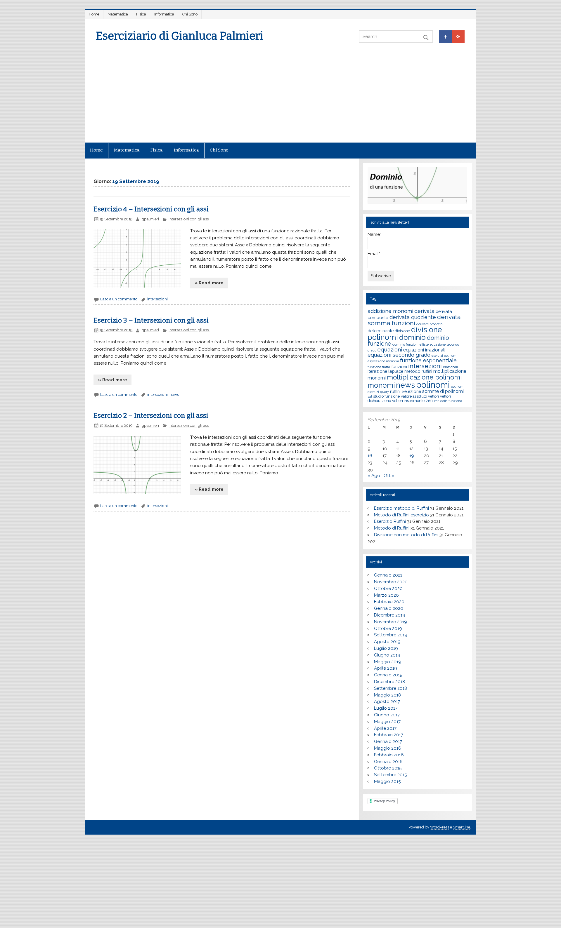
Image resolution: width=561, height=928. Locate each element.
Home (94, 14)
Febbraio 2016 (389, 755)
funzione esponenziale (428, 360)
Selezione (411, 391)
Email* (374, 254)
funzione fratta (379, 367)
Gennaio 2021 (388, 575)
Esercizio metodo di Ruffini (401, 508)
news (174, 394)
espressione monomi (383, 361)
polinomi (433, 384)
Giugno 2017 (387, 715)
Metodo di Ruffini (391, 528)
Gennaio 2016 (388, 761)
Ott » (389, 475)
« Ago (374, 475)
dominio (412, 337)
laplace (395, 371)
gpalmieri (150, 219)
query (384, 392)
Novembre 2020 (391, 581)
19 (411, 455)
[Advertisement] (280, 98)
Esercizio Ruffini (390, 521)
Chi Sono (190, 14)
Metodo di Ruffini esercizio (401, 515)
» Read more (209, 282)
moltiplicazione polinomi (424, 377)
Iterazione (377, 371)
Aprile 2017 (385, 728)
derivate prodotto (429, 324)
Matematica (118, 14)
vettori (433, 396)
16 (370, 455)
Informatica (164, 14)
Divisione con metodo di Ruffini (406, 534)
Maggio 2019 (387, 661)
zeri (429, 400)
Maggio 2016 (387, 748)
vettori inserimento (408, 400)
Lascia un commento (119, 299)
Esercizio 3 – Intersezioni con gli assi (151, 320)
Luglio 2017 (385, 708)
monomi (381, 385)
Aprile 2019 (385, 668)
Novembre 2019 (390, 621)
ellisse (424, 344)
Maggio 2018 (387, 695)
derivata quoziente (412, 317)
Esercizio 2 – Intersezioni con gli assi (151, 415)
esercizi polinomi (444, 355)
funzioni (399, 366)
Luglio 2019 (386, 648)
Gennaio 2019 (388, 675)
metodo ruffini (418, 371)
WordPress (439, 827)
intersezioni (157, 299)
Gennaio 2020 (388, 608)
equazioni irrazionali (424, 350)
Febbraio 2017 (388, 734)
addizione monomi (390, 311)
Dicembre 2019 (389, 615)
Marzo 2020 (386, 595)
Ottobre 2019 (388, 628)
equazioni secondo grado (399, 355)
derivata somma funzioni (414, 320)
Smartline (461, 827)
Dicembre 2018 (389, 681)
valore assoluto (414, 396)
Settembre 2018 (390, 688)
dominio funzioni (405, 344)
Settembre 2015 (390, 774)
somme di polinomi (443, 391)
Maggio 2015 (387, 781)
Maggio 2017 (387, 721)
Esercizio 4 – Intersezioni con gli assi (151, 209)
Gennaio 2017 (388, 741)
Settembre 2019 (390, 635)
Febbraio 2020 (389, 601)
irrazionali (450, 367)
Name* (374, 234)
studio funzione (386, 396)
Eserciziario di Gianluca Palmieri (179, 36)
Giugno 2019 (387, 655)
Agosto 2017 (387, 701)
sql (370, 396)
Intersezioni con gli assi (189, 219)
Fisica (141, 14)
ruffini (395, 391)
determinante (381, 330)
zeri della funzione (448, 401)
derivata (424, 311)
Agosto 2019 (387, 641)
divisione (402, 331)
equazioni (390, 349)
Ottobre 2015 (387, 768)
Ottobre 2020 (388, 588)
